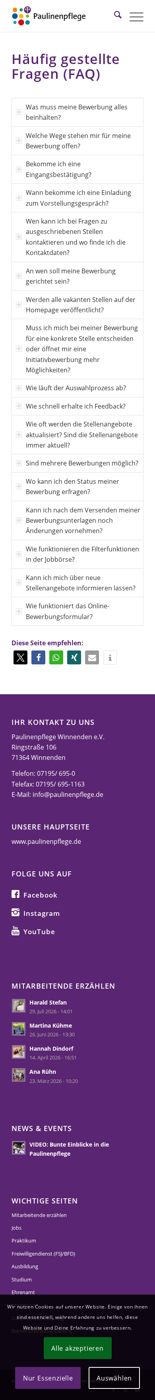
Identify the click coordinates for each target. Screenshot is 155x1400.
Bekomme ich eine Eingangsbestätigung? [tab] (58, 169)
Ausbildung (25, 1266)
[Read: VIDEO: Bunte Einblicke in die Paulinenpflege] (19, 1148)
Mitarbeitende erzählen (39, 1215)
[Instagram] (15, 912)
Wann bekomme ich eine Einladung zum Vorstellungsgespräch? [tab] (78, 197)
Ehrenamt (23, 1292)
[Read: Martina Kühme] (19, 1029)
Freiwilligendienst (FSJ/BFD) (43, 1253)
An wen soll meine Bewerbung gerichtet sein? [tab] (71, 276)
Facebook (40, 895)
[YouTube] (15, 930)
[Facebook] (15, 894)
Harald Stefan (48, 1002)
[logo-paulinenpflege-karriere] (64, 16)
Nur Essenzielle (48, 1378)
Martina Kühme (50, 1025)
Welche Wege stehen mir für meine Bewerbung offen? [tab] (78, 140)
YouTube (39, 931)
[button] (20, 657)
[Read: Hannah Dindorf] (19, 1052)
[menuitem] (114, 16)
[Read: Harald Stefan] (19, 1006)
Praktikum (24, 1240)
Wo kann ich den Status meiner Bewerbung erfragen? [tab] (72, 486)
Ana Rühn (42, 1071)
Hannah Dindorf (51, 1048)
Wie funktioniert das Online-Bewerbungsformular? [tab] (67, 611)
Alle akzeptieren (77, 1348)
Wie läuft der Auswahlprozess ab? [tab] (76, 388)
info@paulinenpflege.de (68, 794)
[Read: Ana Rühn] (19, 1075)
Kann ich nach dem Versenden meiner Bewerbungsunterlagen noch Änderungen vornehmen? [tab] (83, 520)
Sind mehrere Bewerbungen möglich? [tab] (82, 463)
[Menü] (132, 16)
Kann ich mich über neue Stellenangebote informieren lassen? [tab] (81, 582)
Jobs (16, 1227)
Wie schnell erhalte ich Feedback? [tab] (76, 406)
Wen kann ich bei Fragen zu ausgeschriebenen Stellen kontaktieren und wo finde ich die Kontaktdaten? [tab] (76, 237)
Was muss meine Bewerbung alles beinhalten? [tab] (77, 112)
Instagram (41, 913)
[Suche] (114, 16)
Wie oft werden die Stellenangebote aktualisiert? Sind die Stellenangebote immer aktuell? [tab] (82, 435)
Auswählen (114, 1378)
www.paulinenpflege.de (46, 841)
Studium (22, 1279)
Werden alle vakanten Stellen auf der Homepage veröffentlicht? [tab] (81, 304)
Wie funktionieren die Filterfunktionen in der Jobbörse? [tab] (82, 554)
